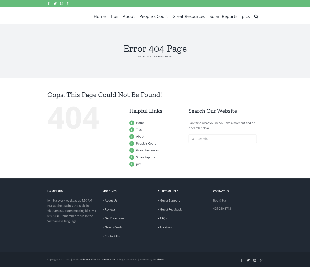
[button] (256, 15)
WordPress (159, 259)
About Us (111, 200)
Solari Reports (145, 157)
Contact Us (112, 236)
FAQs (163, 218)
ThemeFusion (107, 259)
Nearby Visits (114, 227)
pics (139, 164)
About (140, 136)
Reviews (110, 209)
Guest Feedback (171, 209)
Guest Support (170, 200)
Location (166, 227)
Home (140, 123)
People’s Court (146, 143)
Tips (139, 130)
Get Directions (114, 218)
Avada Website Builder (85, 259)
